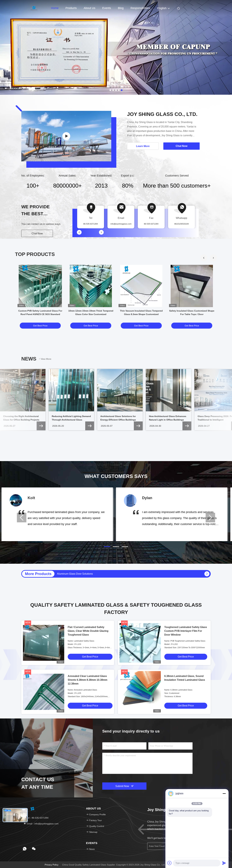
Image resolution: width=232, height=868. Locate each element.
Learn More (143, 146)
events (106, 8)
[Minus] (224, 793)
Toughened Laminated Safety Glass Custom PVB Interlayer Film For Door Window (185, 631)
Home (55, 8)
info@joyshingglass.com (120, 224)
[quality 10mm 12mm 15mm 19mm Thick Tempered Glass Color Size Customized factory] (90, 286)
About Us (89, 8)
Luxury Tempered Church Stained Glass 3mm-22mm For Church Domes (97, 573)
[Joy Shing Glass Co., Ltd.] (66, 136)
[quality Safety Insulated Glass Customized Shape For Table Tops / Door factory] (191, 286)
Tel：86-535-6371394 (37, 818)
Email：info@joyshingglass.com (42, 823)
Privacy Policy (51, 864)
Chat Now (37, 233)
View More (46, 359)
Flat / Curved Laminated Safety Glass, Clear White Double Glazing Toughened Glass (88, 631)
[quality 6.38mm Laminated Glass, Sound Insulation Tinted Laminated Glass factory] (140, 691)
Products (71, 8)
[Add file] (169, 862)
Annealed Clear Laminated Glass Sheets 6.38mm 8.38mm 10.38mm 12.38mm (87, 680)
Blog (121, 8)
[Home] (34, 8)
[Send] (224, 862)
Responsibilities (140, 8)
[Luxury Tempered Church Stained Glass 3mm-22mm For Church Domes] (206, 573)
